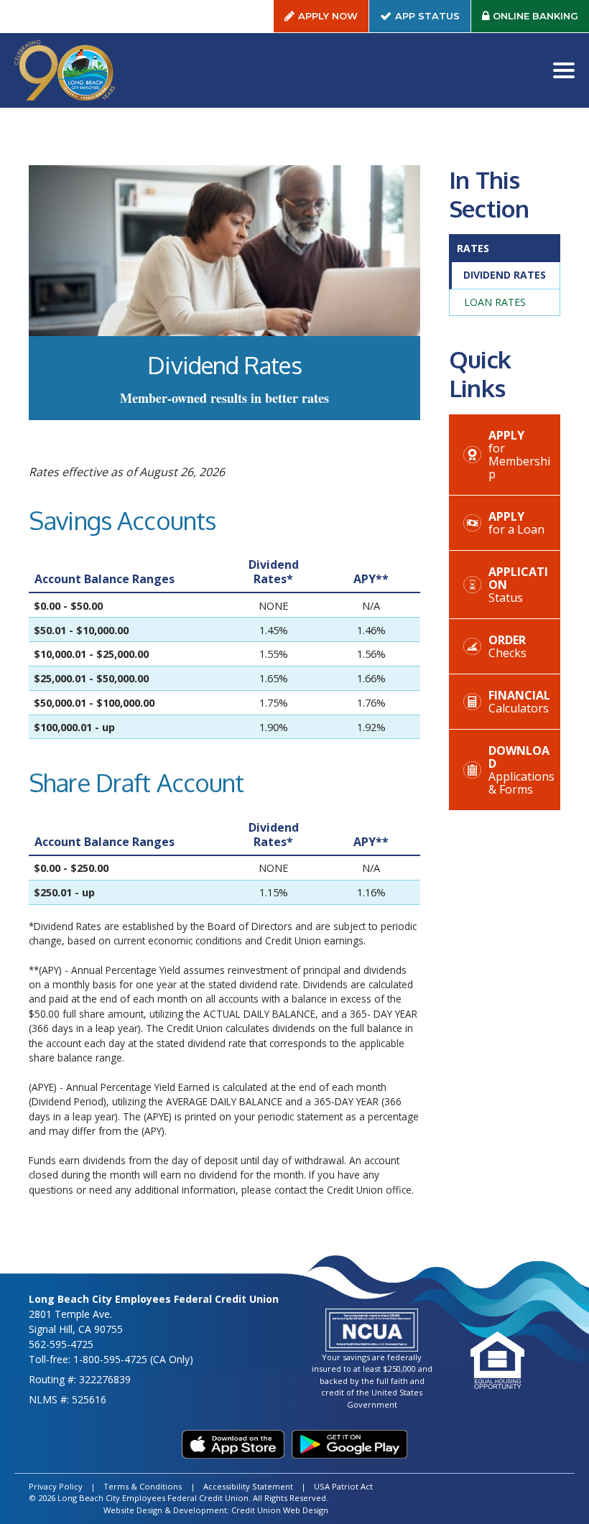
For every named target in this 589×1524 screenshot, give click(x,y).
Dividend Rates (504, 275)
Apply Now (328, 16)
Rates (473, 248)
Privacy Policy (56, 1486)
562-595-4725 (61, 1344)
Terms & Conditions (142, 1486)
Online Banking (541, 19)
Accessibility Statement (248, 1486)
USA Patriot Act (343, 1486)
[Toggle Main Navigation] (564, 70)
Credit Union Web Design (279, 1510)
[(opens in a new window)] (233, 1444)
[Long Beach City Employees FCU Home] (64, 70)
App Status (432, 19)
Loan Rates (495, 302)
